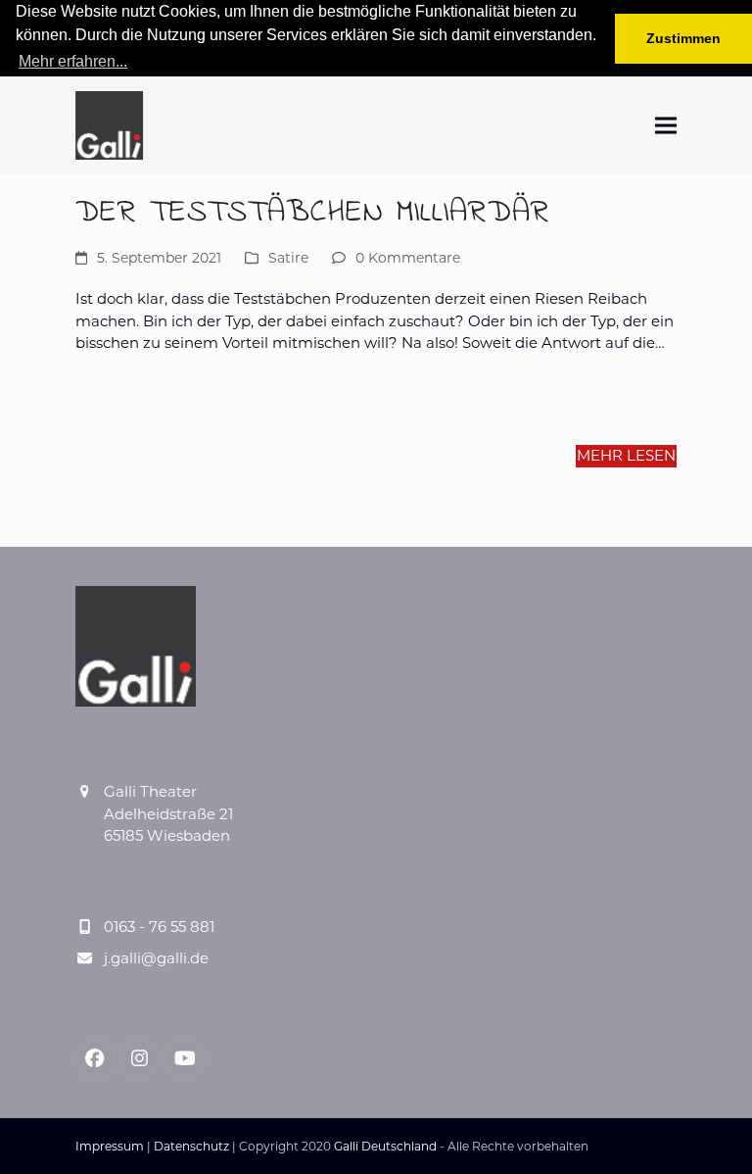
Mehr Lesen (626, 455)
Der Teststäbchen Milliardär (312, 213)
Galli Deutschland (385, 1146)
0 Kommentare (407, 258)
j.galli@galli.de (156, 958)
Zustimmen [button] (683, 38)
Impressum (109, 1146)
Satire (288, 258)
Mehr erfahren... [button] (73, 61)
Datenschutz (191, 1146)
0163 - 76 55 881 (159, 926)
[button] (666, 125)
